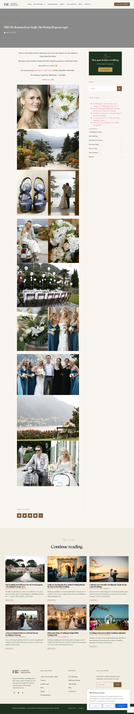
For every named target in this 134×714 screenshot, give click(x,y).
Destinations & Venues (105, 140)
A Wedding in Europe (105, 132)
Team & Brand (105, 152)
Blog (80, 4)
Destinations (38, 4)
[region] (108, 699)
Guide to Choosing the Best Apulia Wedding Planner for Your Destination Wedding (106, 109)
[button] (19, 515)
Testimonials (71, 4)
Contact (87, 4)
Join (117, 684)
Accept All (121, 706)
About (62, 4)
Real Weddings (105, 136)
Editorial (105, 157)
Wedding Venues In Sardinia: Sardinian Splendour (107, 633)
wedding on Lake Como (42, 70)
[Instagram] (14, 693)
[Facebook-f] (22, 693)
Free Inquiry (105, 69)
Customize (96, 706)
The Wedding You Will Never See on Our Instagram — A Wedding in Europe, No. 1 (105, 105)
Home (29, 4)
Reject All (108, 706)
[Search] (119, 88)
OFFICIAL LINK (48, 80)
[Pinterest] (18, 693)
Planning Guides (105, 144)
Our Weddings (53, 4)
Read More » (9, 600)
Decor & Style (105, 148)
